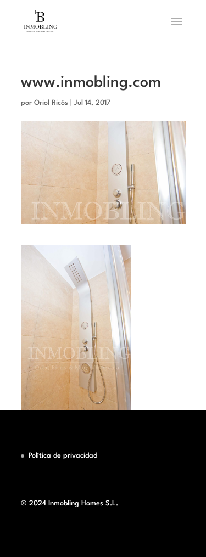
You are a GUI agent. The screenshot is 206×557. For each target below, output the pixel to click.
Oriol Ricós (51, 102)
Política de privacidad (63, 455)
